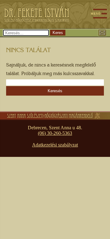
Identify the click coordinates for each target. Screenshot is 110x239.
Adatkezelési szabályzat (55, 144)
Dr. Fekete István (35, 14)
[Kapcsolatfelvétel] (102, 32)
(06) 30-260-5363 (55, 133)
